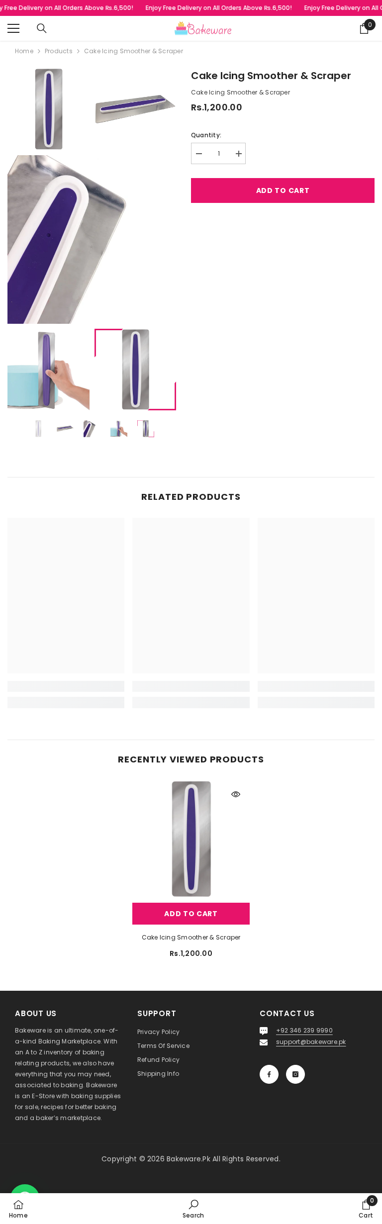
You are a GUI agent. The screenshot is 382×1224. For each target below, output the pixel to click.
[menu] (13, 28)
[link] (65, 686)
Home (24, 51)
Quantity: (206, 135)
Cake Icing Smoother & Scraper (191, 937)
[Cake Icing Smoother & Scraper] (191, 839)
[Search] (42, 28)
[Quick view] (236, 794)
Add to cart (283, 190)
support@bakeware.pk (311, 1041)
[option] (38, 428)
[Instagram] (295, 1074)
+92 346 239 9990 (304, 1030)
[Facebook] (269, 1074)
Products (59, 51)
